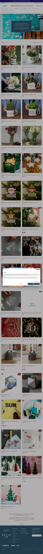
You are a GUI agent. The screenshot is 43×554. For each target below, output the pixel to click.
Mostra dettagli (36, 281)
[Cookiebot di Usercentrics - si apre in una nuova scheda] (36, 269)
